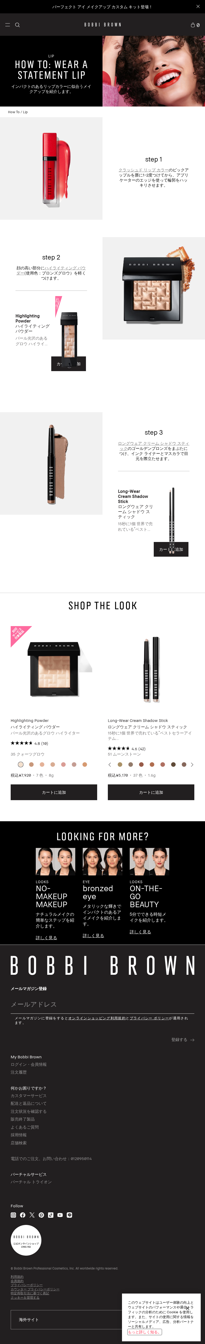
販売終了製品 (23, 1119)
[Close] (198, 7)
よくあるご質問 (25, 1127)
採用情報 (19, 1134)
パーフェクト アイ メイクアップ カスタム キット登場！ (102, 6)
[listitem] (51, 345)
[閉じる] (188, 1308)
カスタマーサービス (29, 1095)
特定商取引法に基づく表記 (30, 1293)
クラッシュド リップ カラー (144, 169)
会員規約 (17, 1281)
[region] (161, 1317)
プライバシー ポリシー (149, 1018)
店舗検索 (19, 1142)
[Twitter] (32, 1215)
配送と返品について (29, 1103)
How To (14, 112)
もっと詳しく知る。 (144, 1332)
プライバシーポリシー (27, 1285)
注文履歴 (19, 1072)
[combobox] (102, 1319)
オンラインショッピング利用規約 (97, 1018)
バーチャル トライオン (31, 1181)
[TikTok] (50, 1215)
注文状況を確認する (29, 1111)
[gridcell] (20, 764)
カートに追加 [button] (54, 792)
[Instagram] (13, 1215)
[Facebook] (22, 1215)
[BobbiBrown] (103, 24)
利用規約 (17, 1277)
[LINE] (69, 1215)
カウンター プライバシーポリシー (35, 1289)
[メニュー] (7, 24)
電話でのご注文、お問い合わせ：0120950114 (51, 1158)
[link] (195, 24)
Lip (25, 112)
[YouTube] (60, 1215)
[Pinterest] (41, 1215)
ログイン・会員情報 (29, 1064)
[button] (7, 24)
